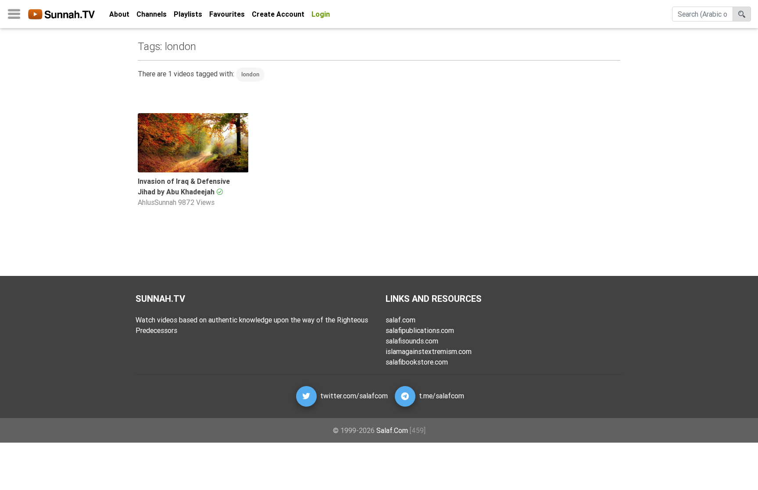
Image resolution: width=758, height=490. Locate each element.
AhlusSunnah (157, 202)
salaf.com (400, 319)
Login (320, 14)
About (119, 14)
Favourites (227, 14)
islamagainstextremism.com (429, 351)
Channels (151, 14)
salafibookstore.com (417, 362)
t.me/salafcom (441, 395)
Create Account (278, 14)
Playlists (188, 14)
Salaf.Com (392, 430)
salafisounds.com (412, 340)
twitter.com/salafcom (354, 395)
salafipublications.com (420, 330)
